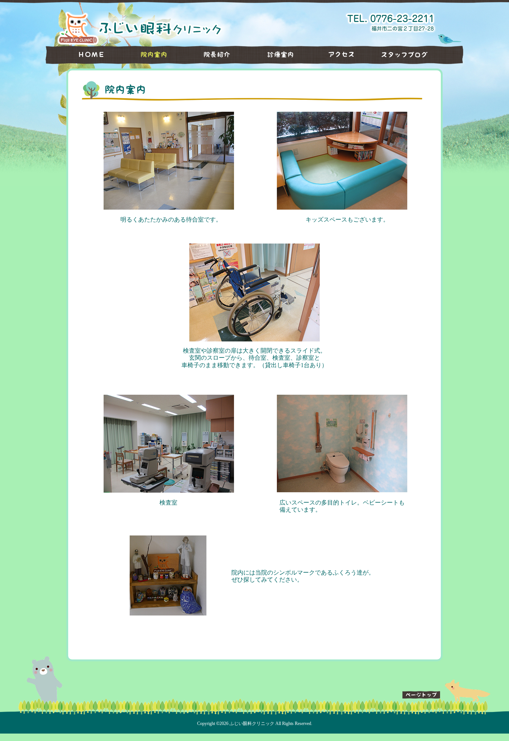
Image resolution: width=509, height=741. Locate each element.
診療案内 (275, 54)
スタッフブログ (416, 54)
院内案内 (148, 54)
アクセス (338, 54)
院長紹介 (211, 54)
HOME (81, 54)
